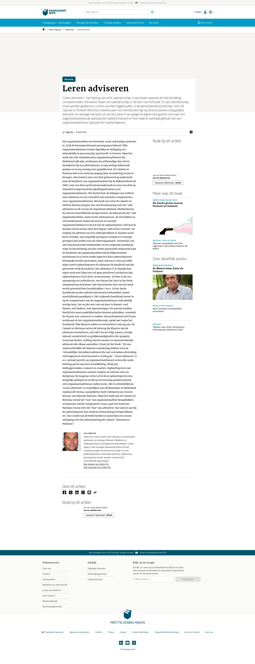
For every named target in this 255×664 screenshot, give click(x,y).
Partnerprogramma (51, 606)
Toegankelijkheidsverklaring (166, 632)
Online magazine (55, 30)
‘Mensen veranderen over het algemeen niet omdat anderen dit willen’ (170, 246)
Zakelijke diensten (97, 568)
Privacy (111, 632)
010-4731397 (206, 23)
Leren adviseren (83, 30)
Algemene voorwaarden (79, 632)
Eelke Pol (69, 132)
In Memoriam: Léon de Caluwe (168, 270)
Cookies (123, 632)
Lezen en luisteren (51, 590)
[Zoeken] (152, 12)
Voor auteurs (48, 595)
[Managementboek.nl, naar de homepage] (54, 15)
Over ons (46, 568)
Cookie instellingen (140, 632)
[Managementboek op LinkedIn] (121, 643)
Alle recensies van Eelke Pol (97, 467)
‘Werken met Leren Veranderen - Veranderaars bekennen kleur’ (169, 328)
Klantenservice (50, 562)
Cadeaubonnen (95, 579)
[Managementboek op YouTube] (127, 643)
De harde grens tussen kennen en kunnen (168, 205)
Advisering (69, 30)
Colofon (98, 632)
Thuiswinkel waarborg (54, 632)
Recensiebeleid (49, 601)
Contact (46, 574)
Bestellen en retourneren (54, 585)
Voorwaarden (48, 579)
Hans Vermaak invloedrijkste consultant (167, 310)
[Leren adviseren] (162, 158)
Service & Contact (191, 632)
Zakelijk (92, 562)
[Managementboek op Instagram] (134, 643)
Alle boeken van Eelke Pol (96, 464)
